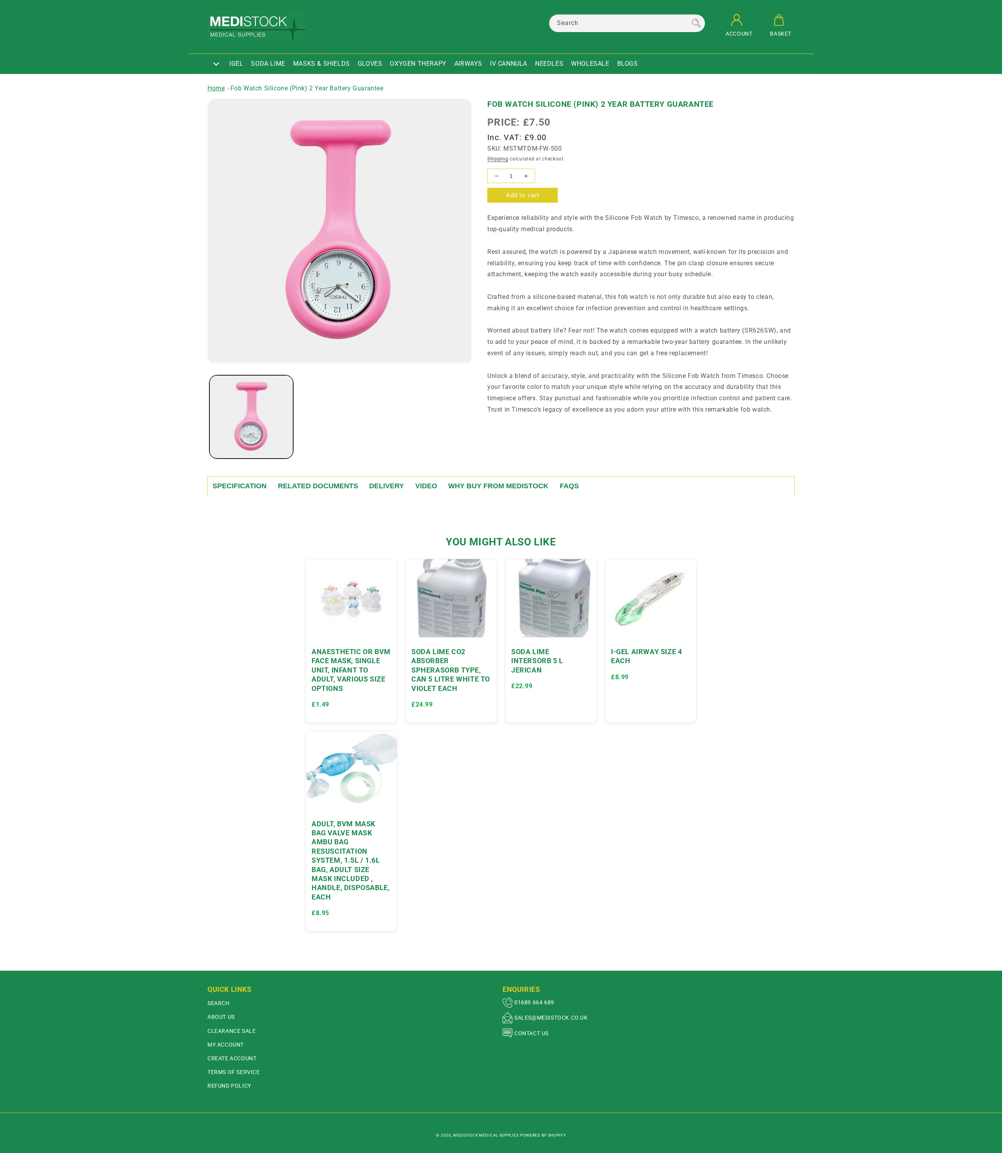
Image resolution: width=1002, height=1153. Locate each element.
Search (218, 1003)
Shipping (497, 159)
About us (221, 1017)
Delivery (386, 486)
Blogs (627, 63)
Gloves (370, 63)
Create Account (231, 1058)
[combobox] (627, 23)
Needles (549, 63)
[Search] (696, 23)
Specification (240, 486)
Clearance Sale (231, 1031)
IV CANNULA (508, 63)
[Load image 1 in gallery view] (251, 417)
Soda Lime (268, 63)
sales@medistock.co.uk (551, 1017)
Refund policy (229, 1086)
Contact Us (531, 1033)
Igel (236, 63)
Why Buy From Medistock (498, 486)
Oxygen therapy (418, 63)
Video (426, 486)
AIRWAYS (468, 63)
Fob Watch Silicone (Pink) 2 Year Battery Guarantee (307, 88)
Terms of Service (233, 1072)
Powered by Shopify (543, 1135)
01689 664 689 (534, 1002)
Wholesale (590, 63)
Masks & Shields (321, 63)
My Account (225, 1044)
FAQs (569, 486)
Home (216, 88)
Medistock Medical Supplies (486, 1135)
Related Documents (318, 486)
